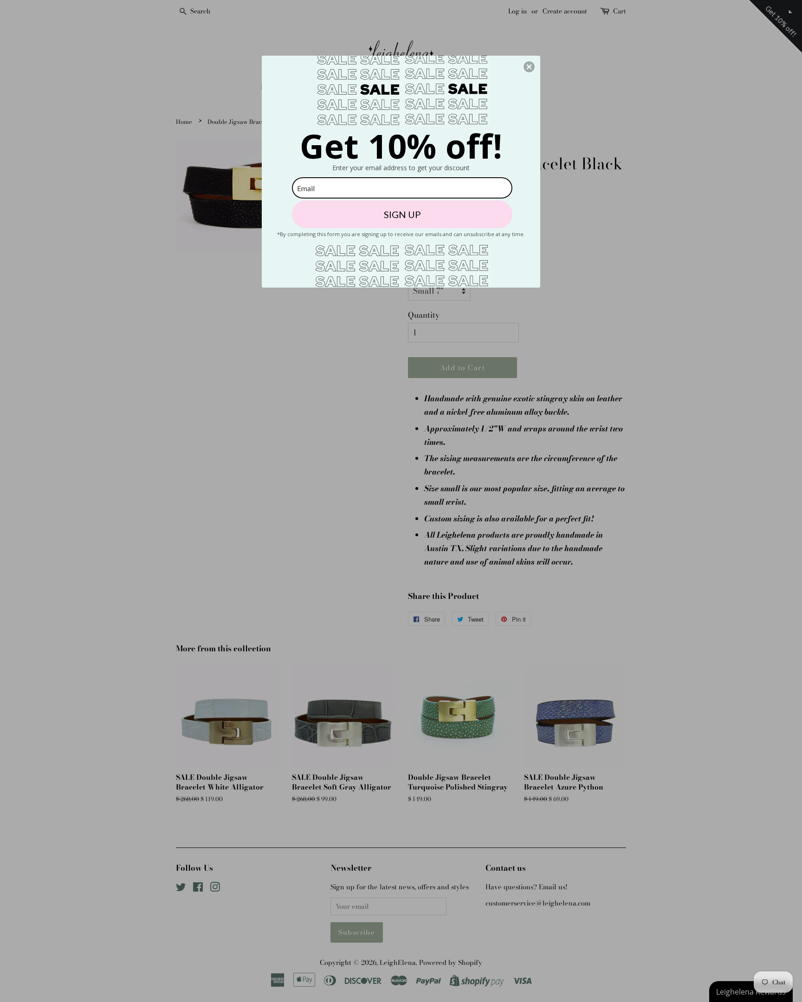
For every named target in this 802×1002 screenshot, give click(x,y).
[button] (529, 66)
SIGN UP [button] (402, 214)
